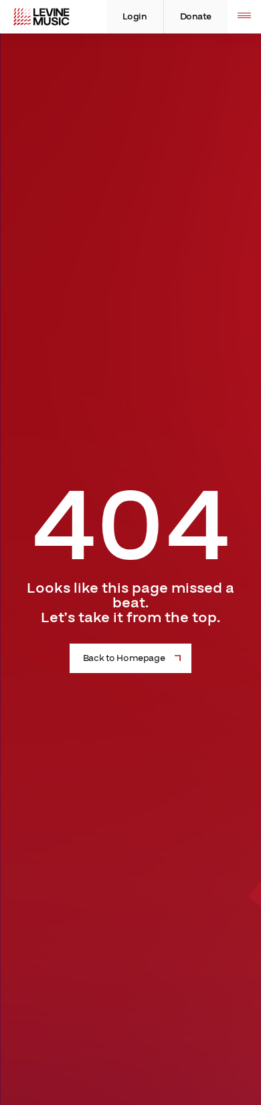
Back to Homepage (124, 658)
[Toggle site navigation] (244, 16)
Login (134, 16)
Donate (195, 16)
